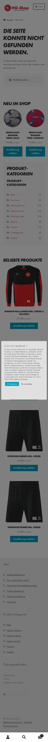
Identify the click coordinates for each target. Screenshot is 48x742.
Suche (24, 737)
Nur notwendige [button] (26, 384)
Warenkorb (37, 735)
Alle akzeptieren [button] (12, 384)
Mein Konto (8, 737)
